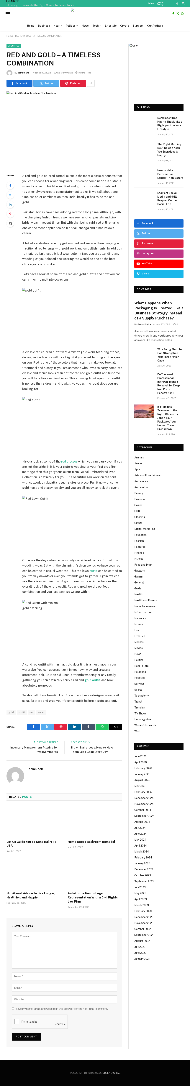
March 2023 (141, 905)
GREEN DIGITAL (111, 1072)
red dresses (69, 461)
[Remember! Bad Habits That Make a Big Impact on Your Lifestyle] (144, 122)
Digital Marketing (144, 528)
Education (140, 534)
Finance (139, 552)
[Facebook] (10, 185)
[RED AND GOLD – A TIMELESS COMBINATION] (64, 129)
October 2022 (142, 928)
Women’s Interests (145, 725)
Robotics (139, 677)
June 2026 (140, 756)
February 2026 (143, 768)
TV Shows (140, 713)
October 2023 (142, 875)
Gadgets (139, 570)
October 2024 (142, 809)
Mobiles (139, 642)
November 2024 (144, 803)
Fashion (139, 540)
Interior (138, 624)
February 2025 (143, 792)
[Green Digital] (95, 14)
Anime (138, 463)
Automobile (141, 481)
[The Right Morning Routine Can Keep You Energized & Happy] (144, 149)
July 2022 (139, 946)
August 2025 (142, 780)
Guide (137, 588)
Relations (140, 671)
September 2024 (144, 815)
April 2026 (140, 762)
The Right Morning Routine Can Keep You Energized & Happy (169, 150)
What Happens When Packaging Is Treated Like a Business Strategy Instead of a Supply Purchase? (159, 311)
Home (30, 25)
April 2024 (140, 845)
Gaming (138, 576)
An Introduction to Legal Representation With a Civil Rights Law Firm (93, 897)
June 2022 (140, 952)
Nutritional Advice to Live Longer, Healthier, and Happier (30, 895)
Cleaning (139, 517)
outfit (93, 571)
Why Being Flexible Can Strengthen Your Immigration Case (169, 355)
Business (44, 25)
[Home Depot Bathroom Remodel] (95, 821)
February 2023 (143, 911)
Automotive (141, 487)
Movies (138, 648)
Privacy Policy (161, 3)
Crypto (124, 25)
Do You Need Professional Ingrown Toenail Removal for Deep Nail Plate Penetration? (168, 383)
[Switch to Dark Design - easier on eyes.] (178, 3)
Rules (151, 3)
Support (138, 25)
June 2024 (140, 833)
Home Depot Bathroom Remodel (91, 842)
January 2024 (142, 863)
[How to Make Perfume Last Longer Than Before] (144, 175)
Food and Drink (143, 564)
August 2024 (142, 821)
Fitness (138, 558)
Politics (71, 25)
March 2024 (141, 851)
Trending (139, 707)
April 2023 (140, 899)
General (139, 582)
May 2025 (140, 786)
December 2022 (143, 917)
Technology (141, 695)
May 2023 (140, 893)
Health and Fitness (145, 600)
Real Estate (141, 665)
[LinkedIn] (10, 204)
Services (139, 683)
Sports (138, 689)
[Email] (10, 223)
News (85, 25)
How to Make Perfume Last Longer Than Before (170, 174)
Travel (138, 701)
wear (41, 712)
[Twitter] (10, 195)
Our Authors (155, 25)
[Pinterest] (10, 214)
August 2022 (142, 940)
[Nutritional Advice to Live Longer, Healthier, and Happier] (33, 873)
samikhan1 (23, 72)
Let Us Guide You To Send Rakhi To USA (31, 844)
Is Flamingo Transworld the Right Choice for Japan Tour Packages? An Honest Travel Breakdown (43, 5)
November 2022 (143, 923)
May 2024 (140, 839)
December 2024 (144, 797)
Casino (138, 505)
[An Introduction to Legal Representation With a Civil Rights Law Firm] (95, 873)
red (32, 712)
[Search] (182, 3)
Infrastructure (143, 612)
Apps (137, 469)
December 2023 (143, 869)
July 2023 (140, 887)
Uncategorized (143, 719)
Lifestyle (111, 25)
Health (58, 25)
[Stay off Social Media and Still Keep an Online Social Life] (144, 197)
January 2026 (142, 774)
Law (136, 630)
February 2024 (143, 857)
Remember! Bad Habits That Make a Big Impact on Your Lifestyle (169, 123)
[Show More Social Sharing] (91, 83)
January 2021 (142, 958)
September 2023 (144, 881)
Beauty (138, 493)
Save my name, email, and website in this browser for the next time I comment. (62, 1008)
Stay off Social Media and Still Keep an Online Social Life (167, 198)
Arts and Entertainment (148, 475)
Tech (95, 25)
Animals (139, 457)
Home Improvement (146, 606)
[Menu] (8, 13)
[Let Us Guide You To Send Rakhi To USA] (33, 821)
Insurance (140, 618)
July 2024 (140, 827)
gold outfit (93, 680)
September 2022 (144, 934)
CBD (137, 511)
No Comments (65, 72)
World (137, 731)
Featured (139, 546)
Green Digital (144, 324)
